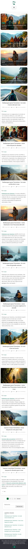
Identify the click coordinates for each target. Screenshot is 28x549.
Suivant (18, 498)
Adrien (13, 107)
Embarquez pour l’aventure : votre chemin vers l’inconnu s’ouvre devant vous (14, 387)
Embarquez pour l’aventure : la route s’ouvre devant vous (14, 80)
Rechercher (7, 504)
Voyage (3, 40)
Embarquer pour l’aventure (8, 234)
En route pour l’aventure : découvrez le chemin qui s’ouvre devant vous (14, 26)
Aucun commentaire (21, 107)
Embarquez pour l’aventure (8, 193)
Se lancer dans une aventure (8, 439)
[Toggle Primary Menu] (14, 7)
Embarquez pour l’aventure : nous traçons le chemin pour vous (14, 44)
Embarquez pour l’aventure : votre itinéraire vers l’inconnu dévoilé (14, 62)
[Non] (26, 544)
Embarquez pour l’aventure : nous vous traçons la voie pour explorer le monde (14, 306)
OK (14, 547)
